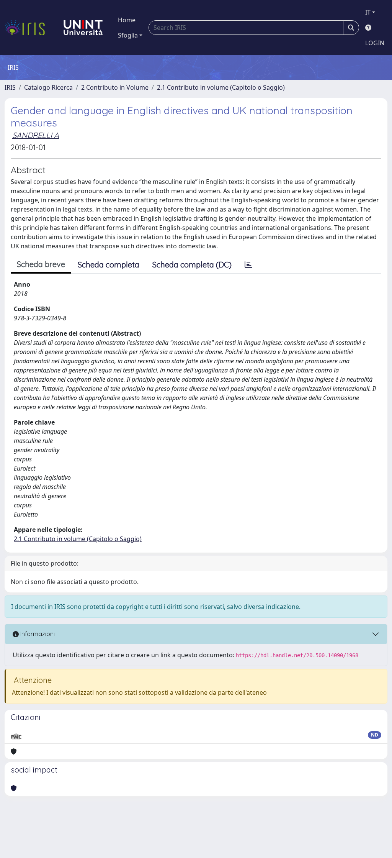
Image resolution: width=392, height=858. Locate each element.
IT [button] (368, 12)
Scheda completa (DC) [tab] (192, 264)
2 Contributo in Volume (115, 87)
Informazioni (37, 634)
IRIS (10, 87)
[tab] (248, 265)
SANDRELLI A (35, 135)
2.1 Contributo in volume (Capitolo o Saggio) (221, 87)
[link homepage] (28, 27)
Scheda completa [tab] (108, 264)
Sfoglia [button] (128, 35)
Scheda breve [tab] (41, 264)
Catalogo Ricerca (48, 87)
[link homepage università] (83, 27)
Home (127, 20)
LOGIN (374, 43)
